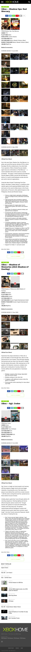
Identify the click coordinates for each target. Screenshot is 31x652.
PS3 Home (10, 638)
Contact (17, 648)
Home (22, 648)
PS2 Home (4, 638)
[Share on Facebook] (6, 15)
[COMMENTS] (24, 15)
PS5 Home (22, 638)
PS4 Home (16, 638)
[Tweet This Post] (10, 15)
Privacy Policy (11, 648)
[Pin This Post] (17, 15)
